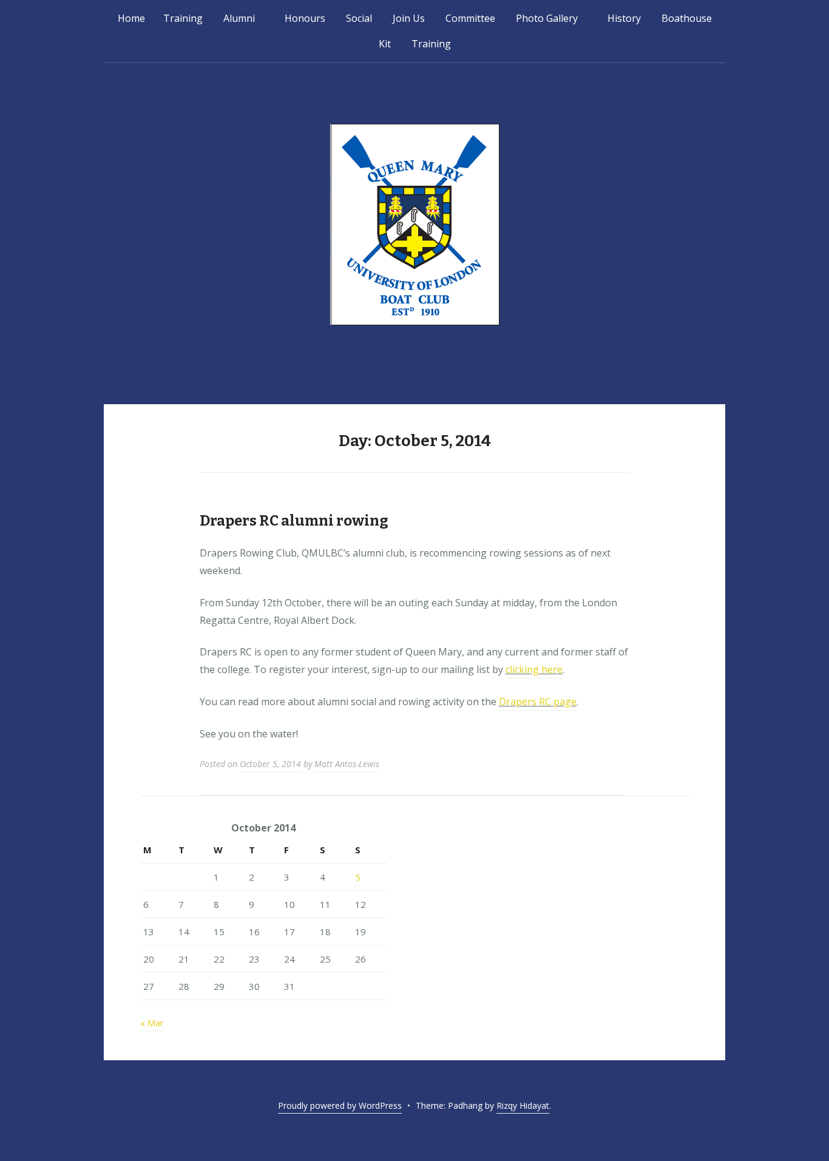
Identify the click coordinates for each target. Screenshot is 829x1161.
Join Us (409, 18)
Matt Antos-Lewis (346, 764)
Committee (470, 18)
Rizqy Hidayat (522, 1105)
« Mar (152, 1023)
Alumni (239, 18)
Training (183, 18)
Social (359, 18)
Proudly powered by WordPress (340, 1105)
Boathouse (687, 18)
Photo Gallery (547, 18)
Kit (385, 43)
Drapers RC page (538, 701)
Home (131, 18)
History (624, 18)
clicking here (534, 669)
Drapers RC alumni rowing (294, 520)
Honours (305, 18)
